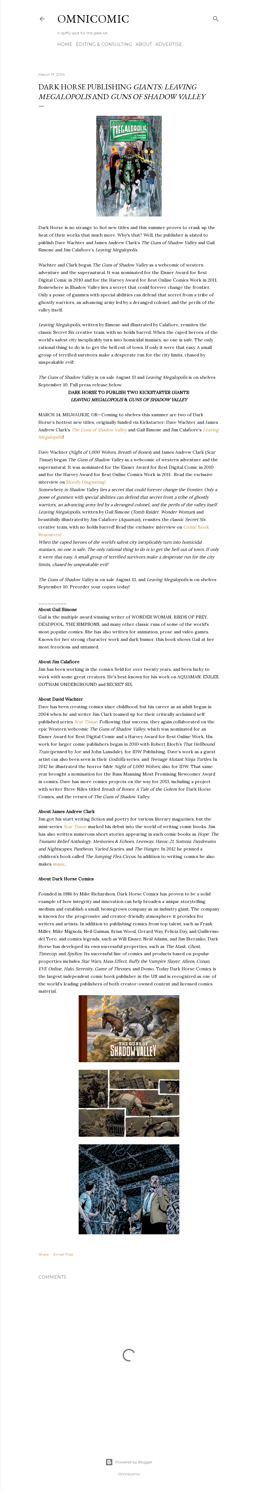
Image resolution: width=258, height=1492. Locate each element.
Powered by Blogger (134, 1462)
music (59, 864)
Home (64, 44)
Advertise (168, 44)
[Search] (216, 17)
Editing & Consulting (104, 44)
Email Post (63, 1254)
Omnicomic (93, 18)
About (144, 44)
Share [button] (43, 1254)
